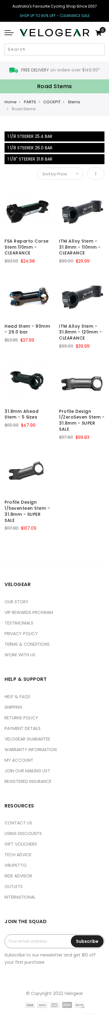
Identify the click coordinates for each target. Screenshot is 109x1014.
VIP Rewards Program (29, 612)
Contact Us (18, 823)
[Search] (99, 49)
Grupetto (16, 865)
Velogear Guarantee (27, 739)
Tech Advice (18, 855)
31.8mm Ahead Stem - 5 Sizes (21, 414)
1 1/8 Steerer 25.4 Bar (30, 136)
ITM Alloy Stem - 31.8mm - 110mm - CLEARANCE (80, 247)
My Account (19, 760)
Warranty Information (31, 750)
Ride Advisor (18, 876)
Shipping (13, 707)
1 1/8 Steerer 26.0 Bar (30, 148)
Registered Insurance (28, 781)
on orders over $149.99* (60, 70)
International (20, 897)
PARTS (30, 102)
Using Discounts (23, 833)
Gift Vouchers (21, 844)
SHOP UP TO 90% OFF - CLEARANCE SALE (55, 15)
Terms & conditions (27, 644)
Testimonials (19, 623)
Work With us (20, 655)
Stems (74, 102)
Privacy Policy (21, 634)
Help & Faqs (17, 697)
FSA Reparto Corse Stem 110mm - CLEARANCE (27, 247)
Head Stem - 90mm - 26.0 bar (27, 329)
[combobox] (54, 49)
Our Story (16, 602)
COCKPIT (52, 102)
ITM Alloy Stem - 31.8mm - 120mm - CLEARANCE (80, 332)
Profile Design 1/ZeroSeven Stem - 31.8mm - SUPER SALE (81, 420)
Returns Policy (21, 718)
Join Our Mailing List (27, 771)
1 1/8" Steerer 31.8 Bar (30, 159)
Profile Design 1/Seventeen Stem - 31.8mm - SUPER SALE (27, 511)
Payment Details (23, 728)
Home (11, 102)
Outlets (14, 886)
